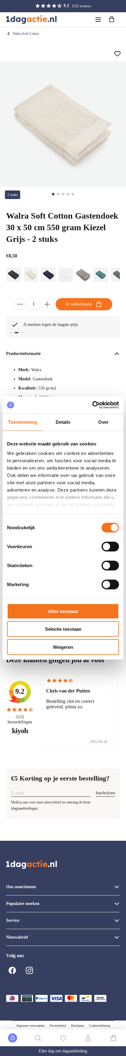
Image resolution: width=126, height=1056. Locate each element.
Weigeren (63, 646)
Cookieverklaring (99, 1025)
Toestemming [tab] (22, 421)
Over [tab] (103, 421)
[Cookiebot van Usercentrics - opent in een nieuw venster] (92, 405)
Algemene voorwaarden (30, 1025)
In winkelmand (79, 304)
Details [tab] (63, 421)
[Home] (31, 19)
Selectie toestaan (63, 629)
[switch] (110, 546)
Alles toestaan (63, 611)
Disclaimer (77, 1025)
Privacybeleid (58, 1025)
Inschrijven (105, 793)
